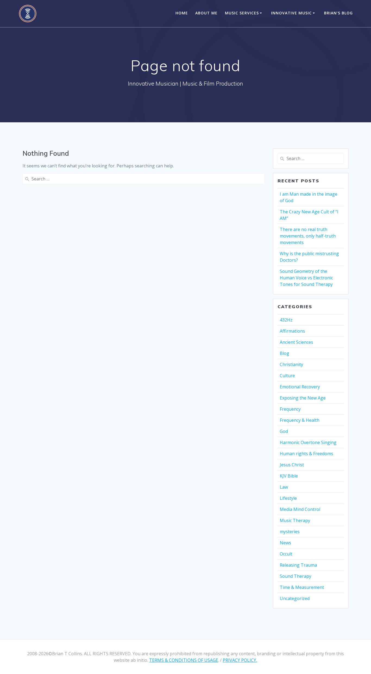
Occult (286, 554)
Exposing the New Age (303, 398)
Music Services (242, 12)
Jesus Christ (292, 465)
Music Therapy (295, 520)
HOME (181, 12)
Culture (287, 376)
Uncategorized (295, 598)
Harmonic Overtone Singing (308, 442)
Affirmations (292, 331)
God (284, 431)
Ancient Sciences (296, 342)
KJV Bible (289, 476)
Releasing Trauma (298, 565)
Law (284, 487)
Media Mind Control (300, 509)
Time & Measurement (302, 587)
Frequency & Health (299, 420)
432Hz (286, 320)
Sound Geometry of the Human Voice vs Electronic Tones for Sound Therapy (306, 277)
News (285, 543)
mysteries (290, 532)
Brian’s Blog (338, 12)
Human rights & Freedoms (306, 454)
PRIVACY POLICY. (240, 660)
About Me (206, 12)
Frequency (290, 409)
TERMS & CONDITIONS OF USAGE (183, 660)
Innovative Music (291, 12)
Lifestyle (288, 498)
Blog (284, 353)
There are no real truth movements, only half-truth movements (308, 235)
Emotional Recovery (300, 387)
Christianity (291, 364)
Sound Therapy (295, 576)
